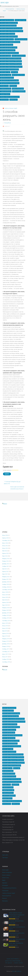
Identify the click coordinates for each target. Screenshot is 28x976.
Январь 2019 (5, 641)
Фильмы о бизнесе (5, 94)
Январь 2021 (5, 579)
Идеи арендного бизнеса (18, 75)
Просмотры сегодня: (7, 822)
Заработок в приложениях (13, 960)
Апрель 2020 (5, 602)
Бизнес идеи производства (18, 55)
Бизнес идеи (5, 870)
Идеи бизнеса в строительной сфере (9, 80)
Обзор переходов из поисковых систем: (12, 840)
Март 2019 (5, 636)
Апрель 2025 (5, 538)
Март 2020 (5, 605)
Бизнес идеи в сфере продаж (7, 34)
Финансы (4, 898)
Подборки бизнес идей (18, 88)
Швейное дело (13, 99)
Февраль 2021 (6, 576)
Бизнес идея (14, 72)
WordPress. (19, 971)
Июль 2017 (5, 656)
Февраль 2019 (6, 638)
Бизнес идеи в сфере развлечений (9, 36)
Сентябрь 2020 (6, 589)
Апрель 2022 (5, 553)
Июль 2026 (5, 535)
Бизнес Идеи (5, 2)
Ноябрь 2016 (5, 659)
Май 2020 (4, 600)
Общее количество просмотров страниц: (12, 837)
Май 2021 (4, 569)
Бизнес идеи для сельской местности (9, 53)
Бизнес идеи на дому (5, 55)
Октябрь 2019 (5, 618)
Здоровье (4, 883)
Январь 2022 (5, 561)
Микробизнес (13, 86)
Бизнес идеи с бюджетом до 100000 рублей (11, 61)
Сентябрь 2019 (6, 620)
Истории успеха (4, 86)
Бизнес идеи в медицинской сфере (9, 23)
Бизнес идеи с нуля (5, 72)
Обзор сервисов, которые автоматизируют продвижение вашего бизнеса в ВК (16, 915)
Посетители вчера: (7, 829)
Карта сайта (5, 855)
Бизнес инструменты (13, 958)
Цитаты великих (4, 99)
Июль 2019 (5, 625)
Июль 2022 (5, 545)
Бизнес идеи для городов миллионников (10, 42)
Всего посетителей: (7, 835)
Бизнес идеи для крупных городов (9, 47)
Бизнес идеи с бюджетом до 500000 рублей (11, 64)
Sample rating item (7, 470)
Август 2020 (5, 592)
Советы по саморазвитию (19, 91)
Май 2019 (4, 631)
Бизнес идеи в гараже (20, 20)
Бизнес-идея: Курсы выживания (17, 939)
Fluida (13, 971)
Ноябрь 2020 (5, 584)
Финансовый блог (10, 9)
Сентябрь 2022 (6, 540)
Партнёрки (5, 857)
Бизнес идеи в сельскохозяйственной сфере (11, 28)
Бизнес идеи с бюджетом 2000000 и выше (11, 58)
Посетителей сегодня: (8, 824)
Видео (3, 880)
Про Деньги (8, 963)
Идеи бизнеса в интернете (7, 77)
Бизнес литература (7, 872)
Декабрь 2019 (5, 613)
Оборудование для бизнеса (9, 888)
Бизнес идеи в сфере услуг (7, 39)
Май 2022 (4, 551)
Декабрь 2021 (5, 563)
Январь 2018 (5, 646)
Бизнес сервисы (6, 875)
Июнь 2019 (5, 628)
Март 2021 (5, 574)
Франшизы (5, 901)
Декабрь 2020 (5, 582)
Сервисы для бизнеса (6, 91)
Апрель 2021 (5, 571)
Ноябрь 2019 (5, 615)
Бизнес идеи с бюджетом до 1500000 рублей (11, 66)
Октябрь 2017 (5, 649)
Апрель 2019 (5, 633)
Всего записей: (6, 842)
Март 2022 (5, 556)
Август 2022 (5, 543)
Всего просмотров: (7, 832)
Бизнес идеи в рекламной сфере (8, 25)
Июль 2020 (5, 594)
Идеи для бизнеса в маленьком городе (10, 83)
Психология (5, 890)
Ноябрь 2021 (5, 566)
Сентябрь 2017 (6, 651)
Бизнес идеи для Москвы (21, 39)
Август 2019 (5, 623)
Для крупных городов (6, 75)
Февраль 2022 (6, 558)
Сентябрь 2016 (6, 662)
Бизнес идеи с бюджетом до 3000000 (9, 69)
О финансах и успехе (6, 88)
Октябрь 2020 (5, 587)
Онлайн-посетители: (7, 819)
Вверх (4, 463)
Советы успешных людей (10, 108)
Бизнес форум (18, 963)
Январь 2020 (5, 610)
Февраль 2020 (6, 607)
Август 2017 (5, 654)
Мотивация (5, 885)
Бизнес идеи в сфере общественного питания (11, 31)
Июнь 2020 (5, 597)
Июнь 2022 (5, 548)
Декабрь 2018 (5, 644)
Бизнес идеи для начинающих (8, 50)
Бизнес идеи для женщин (7, 44)
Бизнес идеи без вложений (7, 20)
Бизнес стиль (5, 877)
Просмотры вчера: (7, 827)
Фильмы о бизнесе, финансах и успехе (10, 97)
